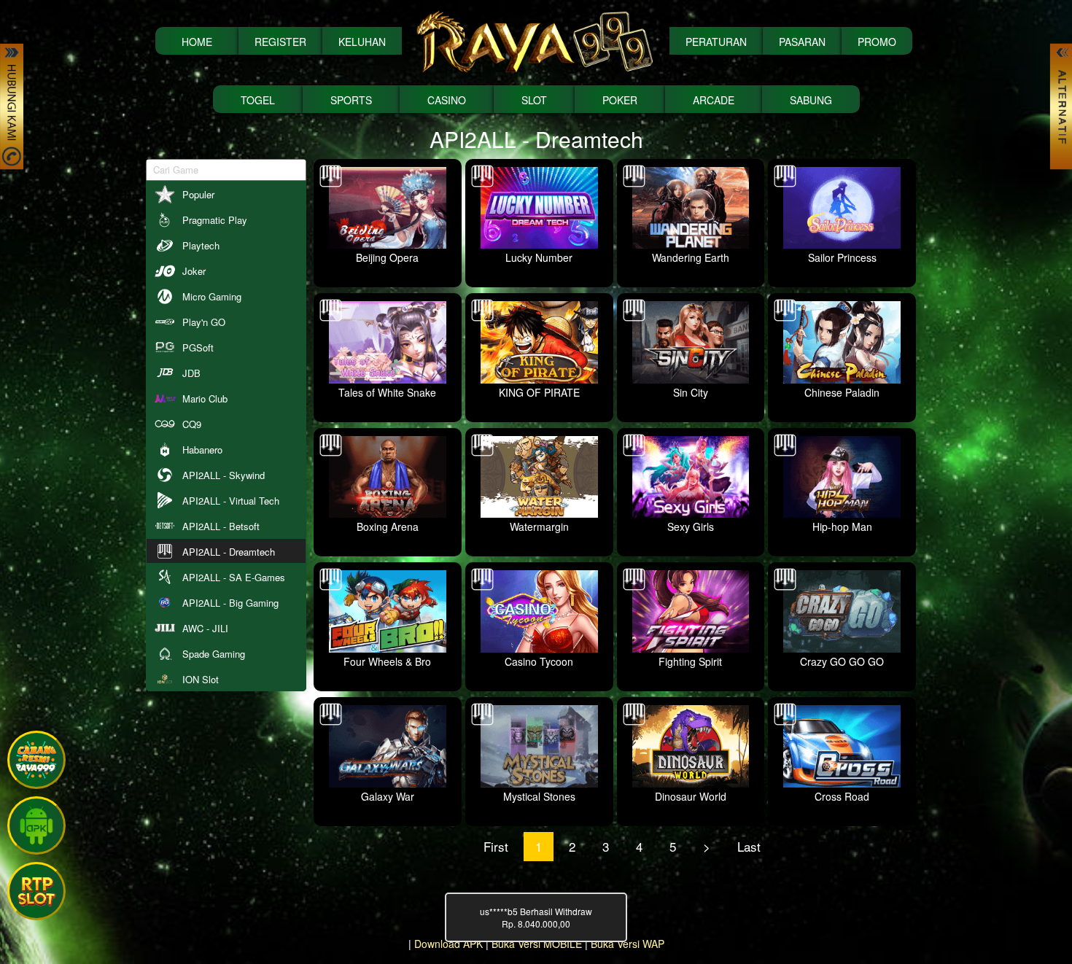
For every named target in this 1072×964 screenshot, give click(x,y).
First (495, 846)
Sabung (811, 100)
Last (749, 846)
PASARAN (802, 41)
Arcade (713, 100)
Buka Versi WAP (627, 943)
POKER (619, 100)
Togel (258, 100)
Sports (351, 100)
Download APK (448, 943)
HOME (197, 41)
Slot (534, 100)
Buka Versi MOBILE (537, 943)
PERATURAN (716, 41)
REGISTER (280, 41)
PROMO (877, 41)
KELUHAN (362, 41)
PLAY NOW (71, 169)
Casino (446, 100)
